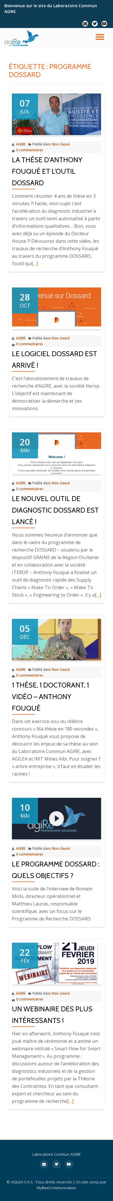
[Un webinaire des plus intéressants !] (56, 962)
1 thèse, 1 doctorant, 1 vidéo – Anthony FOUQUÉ (50, 696)
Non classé (61, 144)
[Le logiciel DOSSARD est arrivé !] (56, 307)
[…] (35, 263)
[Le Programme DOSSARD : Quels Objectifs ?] (56, 818)
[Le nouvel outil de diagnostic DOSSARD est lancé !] (56, 452)
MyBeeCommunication (56, 1187)
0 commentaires (29, 149)
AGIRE (20, 144)
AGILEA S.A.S (22, 1182)
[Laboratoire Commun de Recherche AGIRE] (22, 38)
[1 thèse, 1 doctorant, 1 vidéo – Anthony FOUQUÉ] (56, 639)
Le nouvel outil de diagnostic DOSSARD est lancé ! (55, 510)
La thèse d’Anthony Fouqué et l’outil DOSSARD (47, 171)
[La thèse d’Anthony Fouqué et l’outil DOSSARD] (56, 113)
